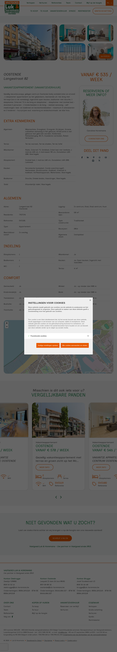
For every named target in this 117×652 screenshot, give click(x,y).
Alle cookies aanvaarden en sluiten (74, 345)
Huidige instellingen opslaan (48, 345)
